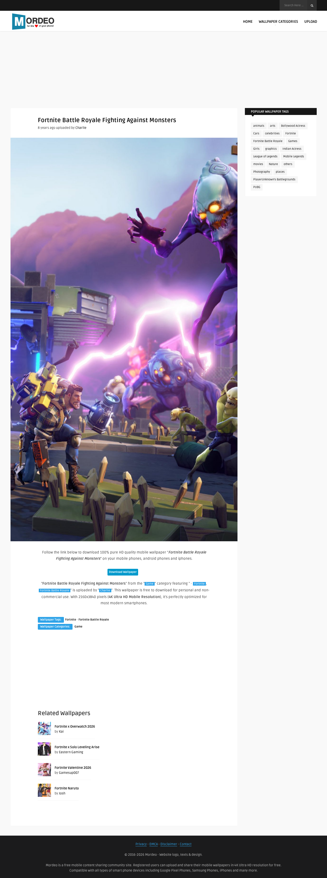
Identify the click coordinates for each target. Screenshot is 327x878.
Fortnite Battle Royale (54, 590)
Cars (256, 133)
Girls (256, 149)
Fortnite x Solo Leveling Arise (77, 747)
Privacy (141, 844)
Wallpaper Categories (278, 21)
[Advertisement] (163, 74)
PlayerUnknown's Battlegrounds (274, 179)
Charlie (80, 128)
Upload (310, 21)
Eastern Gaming (71, 752)
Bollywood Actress (293, 126)
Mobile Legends (293, 156)
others (288, 164)
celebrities (272, 133)
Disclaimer (168, 844)
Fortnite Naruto (67, 788)
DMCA (153, 844)
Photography (261, 172)
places (280, 172)
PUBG (256, 187)
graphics (271, 149)
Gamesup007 (69, 773)
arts (272, 126)
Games (292, 141)
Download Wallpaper (123, 572)
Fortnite (199, 584)
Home (248, 21)
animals (258, 126)
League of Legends (265, 156)
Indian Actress (291, 149)
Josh (62, 793)
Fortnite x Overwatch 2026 (75, 726)
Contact (186, 844)
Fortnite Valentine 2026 (73, 768)
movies (258, 164)
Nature (273, 164)
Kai (61, 732)
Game (149, 584)
